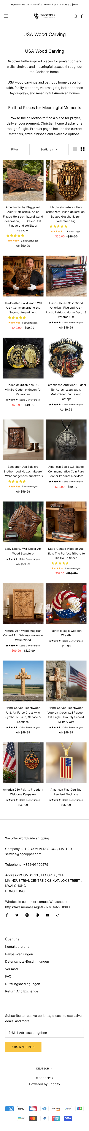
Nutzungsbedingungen (22, 984)
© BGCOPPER (44, 1078)
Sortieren (47, 149)
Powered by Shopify (44, 1084)
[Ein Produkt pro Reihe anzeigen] (75, 149)
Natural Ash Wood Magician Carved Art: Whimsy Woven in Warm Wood (23, 635)
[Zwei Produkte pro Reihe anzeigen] (82, 149)
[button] (15, 235)
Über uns (12, 939)
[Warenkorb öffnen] (83, 16)
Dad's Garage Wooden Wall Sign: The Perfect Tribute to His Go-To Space (66, 553)
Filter (14, 149)
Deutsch (42, 1068)
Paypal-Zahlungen (19, 954)
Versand (11, 969)
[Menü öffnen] (6, 16)
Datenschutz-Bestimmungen (27, 961)
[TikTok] (57, 915)
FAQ (8, 976)
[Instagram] (27, 915)
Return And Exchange (21, 991)
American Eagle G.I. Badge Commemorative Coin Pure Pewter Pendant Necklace (66, 471)
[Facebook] (6, 915)
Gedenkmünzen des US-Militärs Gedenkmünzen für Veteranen (23, 389)
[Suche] (76, 16)
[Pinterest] (37, 915)
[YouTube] (47, 915)
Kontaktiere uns (17, 947)
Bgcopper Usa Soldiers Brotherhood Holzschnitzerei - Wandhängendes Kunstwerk (23, 471)
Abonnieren (23, 1047)
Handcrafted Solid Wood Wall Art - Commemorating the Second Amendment (23, 307)
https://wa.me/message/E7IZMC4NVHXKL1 (37, 907)
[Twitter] (17, 915)
